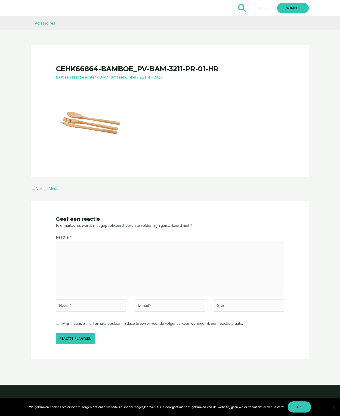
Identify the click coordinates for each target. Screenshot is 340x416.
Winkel (263, 8)
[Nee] (334, 407)
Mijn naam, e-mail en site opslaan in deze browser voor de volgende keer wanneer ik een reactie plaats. (152, 323)
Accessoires (45, 23)
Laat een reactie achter (76, 77)
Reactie (64, 237)
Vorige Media (45, 188)
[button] (242, 8)
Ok (299, 407)
